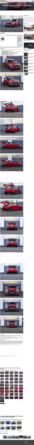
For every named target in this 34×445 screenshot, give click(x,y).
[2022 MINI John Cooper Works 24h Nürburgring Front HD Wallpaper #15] (21, 378)
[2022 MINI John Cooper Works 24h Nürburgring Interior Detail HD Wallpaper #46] (2, 400)
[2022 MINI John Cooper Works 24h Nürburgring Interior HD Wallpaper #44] (16, 397)
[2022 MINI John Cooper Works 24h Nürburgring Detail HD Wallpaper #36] (2, 394)
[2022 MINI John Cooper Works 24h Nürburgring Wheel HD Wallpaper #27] (7, 388)
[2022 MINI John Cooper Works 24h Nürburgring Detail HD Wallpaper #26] (2, 388)
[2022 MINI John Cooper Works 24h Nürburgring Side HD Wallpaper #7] (7, 375)
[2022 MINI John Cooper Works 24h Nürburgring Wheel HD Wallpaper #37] (7, 394)
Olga (1, 35)
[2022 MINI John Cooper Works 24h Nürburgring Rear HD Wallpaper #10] (21, 375)
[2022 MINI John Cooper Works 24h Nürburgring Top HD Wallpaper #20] (21, 381)
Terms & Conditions (26, 441)
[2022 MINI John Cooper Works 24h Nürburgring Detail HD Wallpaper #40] (21, 394)
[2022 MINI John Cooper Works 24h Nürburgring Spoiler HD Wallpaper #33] (12, 391)
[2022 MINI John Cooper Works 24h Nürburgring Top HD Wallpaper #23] (12, 385)
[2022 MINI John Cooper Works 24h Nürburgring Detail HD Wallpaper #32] (7, 391)
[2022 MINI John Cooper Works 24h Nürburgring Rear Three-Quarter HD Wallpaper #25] (21, 385)
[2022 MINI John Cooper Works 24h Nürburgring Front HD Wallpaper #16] (2, 381)
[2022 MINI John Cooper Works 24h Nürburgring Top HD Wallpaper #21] (2, 385)
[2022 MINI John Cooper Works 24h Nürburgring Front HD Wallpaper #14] (16, 378)
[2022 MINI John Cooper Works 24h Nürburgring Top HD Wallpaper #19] (16, 381)
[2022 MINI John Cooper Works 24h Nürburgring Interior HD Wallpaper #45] (21, 397)
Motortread (26, 442)
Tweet (1, 33)
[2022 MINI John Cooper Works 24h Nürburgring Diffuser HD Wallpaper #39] (16, 394)
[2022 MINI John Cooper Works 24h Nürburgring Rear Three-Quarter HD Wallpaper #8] (12, 375)
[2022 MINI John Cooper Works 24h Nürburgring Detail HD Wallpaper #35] (21, 391)
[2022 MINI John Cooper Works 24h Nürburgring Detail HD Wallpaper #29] (16, 388)
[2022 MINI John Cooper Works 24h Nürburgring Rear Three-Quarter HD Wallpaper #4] (16, 372)
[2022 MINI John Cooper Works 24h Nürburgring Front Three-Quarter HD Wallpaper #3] (12, 372)
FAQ (25, 443)
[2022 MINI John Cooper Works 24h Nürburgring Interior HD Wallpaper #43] (12, 397)
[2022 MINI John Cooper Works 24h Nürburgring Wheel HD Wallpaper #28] (12, 388)
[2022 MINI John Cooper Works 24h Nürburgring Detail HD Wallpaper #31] (2, 391)
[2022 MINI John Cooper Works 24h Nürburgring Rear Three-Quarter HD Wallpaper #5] (21, 372)
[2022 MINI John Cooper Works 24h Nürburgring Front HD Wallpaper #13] (12, 378)
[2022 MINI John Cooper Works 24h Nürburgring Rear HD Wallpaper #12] (7, 378)
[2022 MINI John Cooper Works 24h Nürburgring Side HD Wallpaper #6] (2, 375)
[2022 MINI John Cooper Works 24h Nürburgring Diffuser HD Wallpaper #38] (12, 394)
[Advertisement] (17, 12)
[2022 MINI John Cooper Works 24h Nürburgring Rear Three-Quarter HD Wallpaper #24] (16, 385)
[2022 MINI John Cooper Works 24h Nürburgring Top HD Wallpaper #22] (7, 385)
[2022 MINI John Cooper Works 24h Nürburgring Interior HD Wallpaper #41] (2, 397)
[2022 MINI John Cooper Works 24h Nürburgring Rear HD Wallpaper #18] (12, 381)
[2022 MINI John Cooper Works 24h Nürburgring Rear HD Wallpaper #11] (2, 378)
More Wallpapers (2, 403)
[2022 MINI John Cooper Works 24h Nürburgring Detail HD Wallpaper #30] (21, 388)
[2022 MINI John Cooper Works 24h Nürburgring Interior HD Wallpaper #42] (7, 397)
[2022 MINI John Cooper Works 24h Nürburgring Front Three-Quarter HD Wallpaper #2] (7, 372)
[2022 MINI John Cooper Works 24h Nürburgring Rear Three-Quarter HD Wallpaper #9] (16, 375)
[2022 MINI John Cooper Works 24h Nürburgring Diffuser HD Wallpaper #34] (16, 391)
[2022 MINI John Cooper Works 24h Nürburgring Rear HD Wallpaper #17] (7, 381)
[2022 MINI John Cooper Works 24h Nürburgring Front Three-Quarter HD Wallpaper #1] (2, 372)
